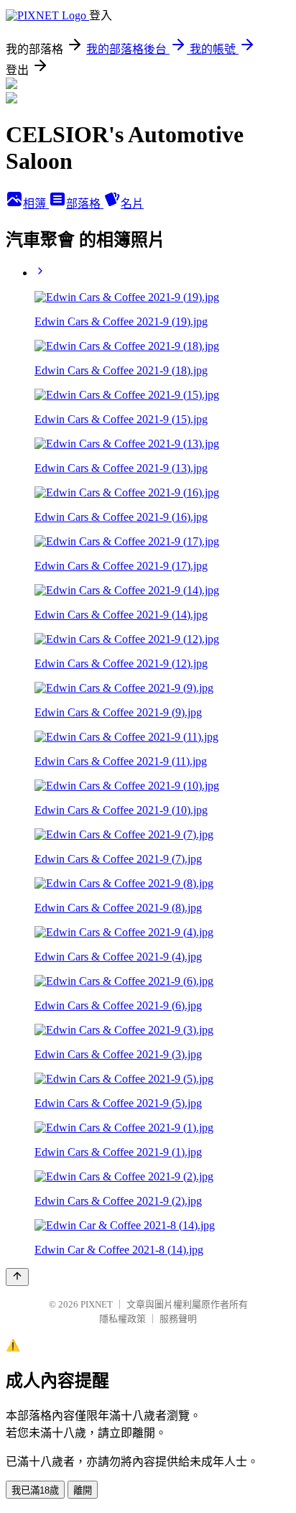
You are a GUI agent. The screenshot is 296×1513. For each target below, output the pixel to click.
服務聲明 (178, 1318)
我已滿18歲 (35, 1490)
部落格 (84, 204)
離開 (82, 1490)
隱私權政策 (122, 1318)
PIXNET (96, 1304)
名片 (132, 204)
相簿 (36, 204)
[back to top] (17, 1277)
